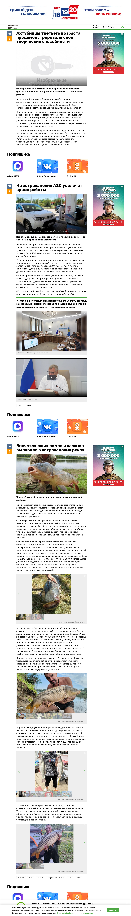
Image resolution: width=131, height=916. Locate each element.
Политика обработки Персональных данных (63, 903)
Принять (112, 910)
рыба (31, 878)
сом (70, 878)
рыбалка (21, 878)
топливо (29, 405)
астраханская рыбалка (56, 878)
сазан (78, 878)
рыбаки (40, 878)
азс (19, 405)
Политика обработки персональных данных (74, 913)
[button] (84, 594)
